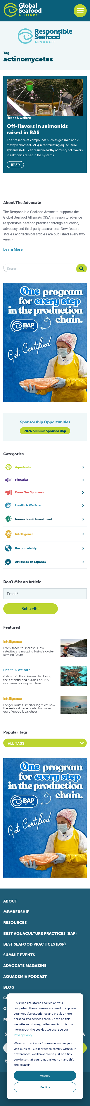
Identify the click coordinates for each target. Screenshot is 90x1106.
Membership (16, 911)
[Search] (81, 269)
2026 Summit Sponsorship (45, 430)
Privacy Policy (23, 1035)
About (10, 901)
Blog (8, 987)
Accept (45, 1075)
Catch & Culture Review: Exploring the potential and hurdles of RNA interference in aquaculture (27, 680)
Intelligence (12, 642)
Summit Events (19, 955)
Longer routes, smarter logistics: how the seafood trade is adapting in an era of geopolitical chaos (29, 708)
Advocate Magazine (25, 965)
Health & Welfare (16, 670)
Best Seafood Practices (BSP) (34, 944)
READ (15, 164)
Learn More (13, 249)
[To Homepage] (22, 10)
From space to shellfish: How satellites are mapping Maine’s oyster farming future (28, 651)
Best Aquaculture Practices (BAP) (40, 933)
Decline (45, 1087)
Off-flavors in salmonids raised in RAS (37, 129)
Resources (15, 922)
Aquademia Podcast (25, 976)
